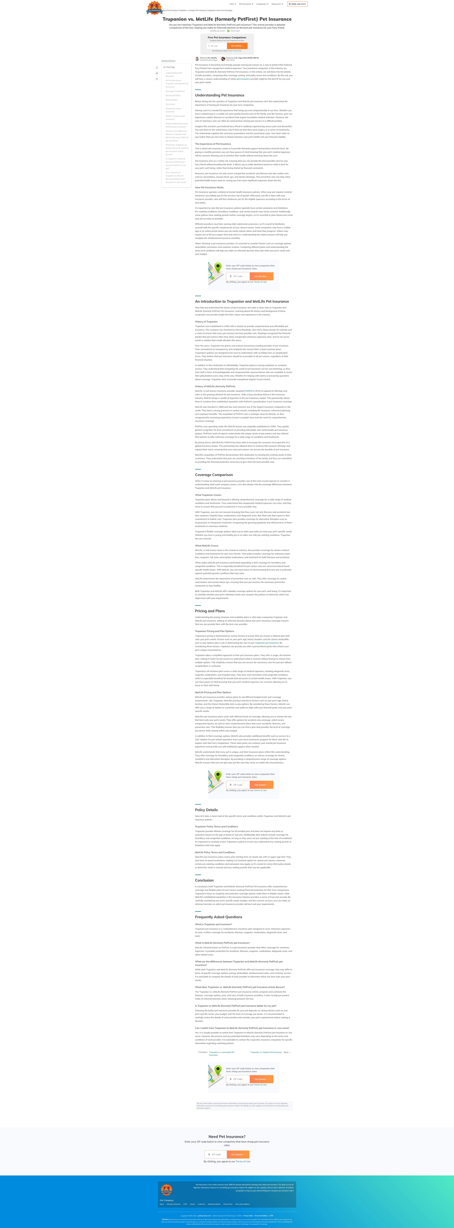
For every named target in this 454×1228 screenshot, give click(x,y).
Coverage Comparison (175, 91)
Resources (276, 4)
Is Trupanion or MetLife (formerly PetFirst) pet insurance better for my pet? (176, 163)
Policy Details (171, 100)
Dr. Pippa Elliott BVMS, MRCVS (247, 58)
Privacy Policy (227, 1204)
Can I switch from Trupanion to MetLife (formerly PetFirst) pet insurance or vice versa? (176, 177)
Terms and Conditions (242, 1204)
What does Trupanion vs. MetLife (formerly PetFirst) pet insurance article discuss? (177, 149)
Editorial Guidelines (214, 1204)
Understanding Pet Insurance (174, 74)
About (162, 1204)
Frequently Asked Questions (173, 110)
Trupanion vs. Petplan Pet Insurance (266, 1052)
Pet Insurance (245, 4)
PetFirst (248, 391)
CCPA (185, 1204)
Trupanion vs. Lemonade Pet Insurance (221, 1053)
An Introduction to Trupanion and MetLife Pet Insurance (177, 83)
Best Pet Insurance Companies (175, 10)
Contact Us (201, 1204)
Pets (232, 4)
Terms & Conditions (261, 1216)
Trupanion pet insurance (267, 642)
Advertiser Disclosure (168, 61)
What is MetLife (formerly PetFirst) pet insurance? (177, 125)
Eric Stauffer (212, 58)
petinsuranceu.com (204, 1216)
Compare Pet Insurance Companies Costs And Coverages (210, 10)
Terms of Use (237, 51)
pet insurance (243, 79)
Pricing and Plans (173, 95)
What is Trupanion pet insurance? (175, 117)
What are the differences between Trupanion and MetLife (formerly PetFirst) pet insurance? (177, 136)
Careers (192, 1204)
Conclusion (170, 104)
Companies (261, 4)
